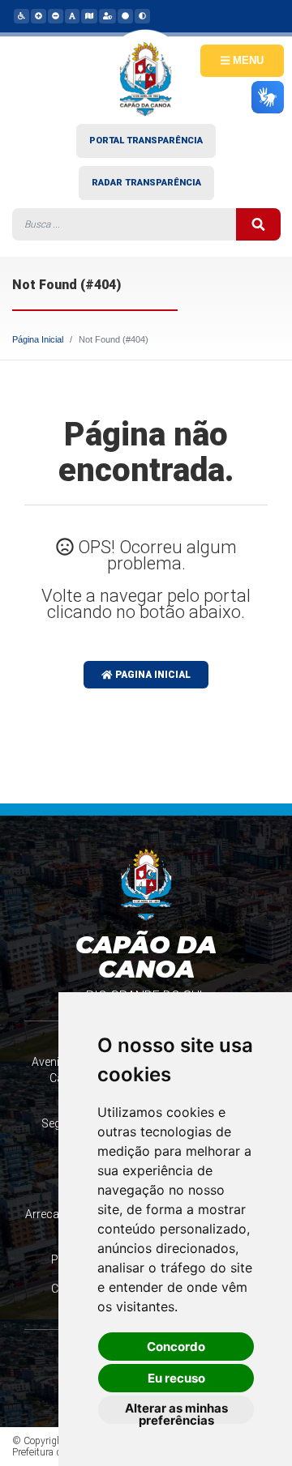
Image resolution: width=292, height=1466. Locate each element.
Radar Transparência (146, 182)
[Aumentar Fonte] (37, 15)
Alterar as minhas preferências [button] (176, 1412)
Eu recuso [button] (176, 1378)
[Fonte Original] (71, 15)
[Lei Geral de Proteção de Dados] (106, 15)
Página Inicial (37, 339)
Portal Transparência (146, 140)
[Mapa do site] (88, 15)
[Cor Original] (124, 15)
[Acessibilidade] (20, 15)
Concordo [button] (176, 1346)
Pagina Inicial (152, 674)
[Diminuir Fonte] (54, 15)
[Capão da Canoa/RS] (146, 76)
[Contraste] (141, 15)
